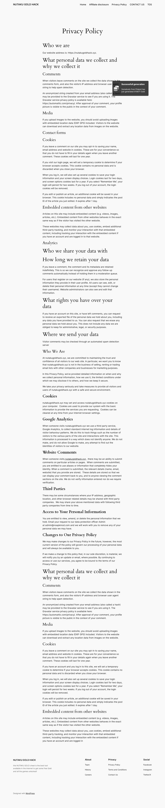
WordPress (30, 793)
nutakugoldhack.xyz (75, 459)
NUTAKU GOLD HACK (26, 4)
